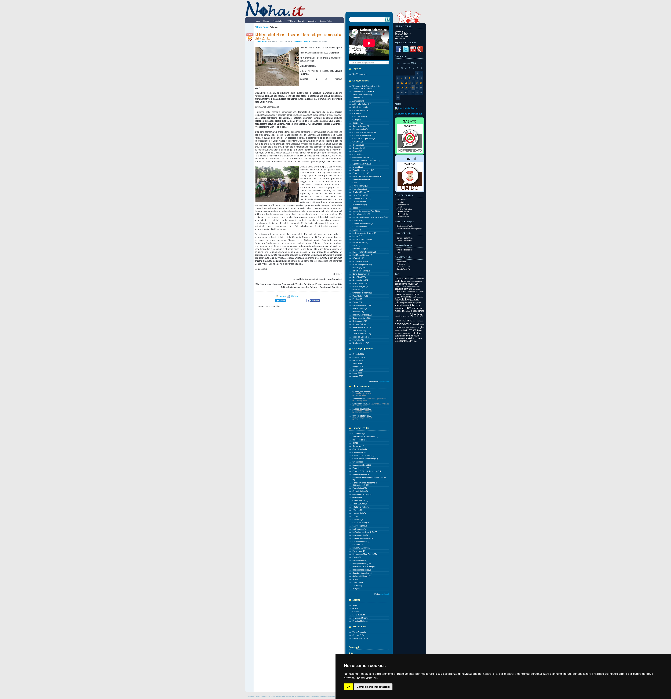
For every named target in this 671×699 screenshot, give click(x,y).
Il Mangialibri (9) (359, 513)
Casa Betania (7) (359, 117)
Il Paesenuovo (402, 204)
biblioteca (403, 281)
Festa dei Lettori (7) (360, 468)
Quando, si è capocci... (362, 394)
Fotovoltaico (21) (359, 488)
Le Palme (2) (357, 545)
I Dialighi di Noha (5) (360, 507)
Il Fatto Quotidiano (404, 240)
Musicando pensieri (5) (362, 264)
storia (406, 338)
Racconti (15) (358, 312)
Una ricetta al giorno (404, 250)
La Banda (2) (357, 519)
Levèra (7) (356, 246)
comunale (416, 289)
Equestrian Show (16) (361, 465)
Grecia (355, 608)
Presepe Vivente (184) (361, 305)
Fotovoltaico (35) (359, 189)
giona (405, 303)
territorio (404, 341)
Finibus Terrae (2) (360, 186)
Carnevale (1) (358, 446)
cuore (422, 292)
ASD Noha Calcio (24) (361, 104)
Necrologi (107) (359, 268)
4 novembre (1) (359, 433)
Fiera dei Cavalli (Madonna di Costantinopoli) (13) (364, 484)
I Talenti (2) (357, 510)
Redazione (261, 41)
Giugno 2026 (357, 370)
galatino (399, 302)
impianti (399, 305)
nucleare (420, 321)
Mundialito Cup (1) (360, 261)
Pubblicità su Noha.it (361, 638)
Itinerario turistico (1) (361, 214)
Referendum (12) (359, 321)
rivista (412, 330)
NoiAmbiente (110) (360, 283)
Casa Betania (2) (359, 449)
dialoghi (398, 294)
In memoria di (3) (359, 205)
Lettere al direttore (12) (362, 239)
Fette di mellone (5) (360, 474)
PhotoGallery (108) (360, 296)
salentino (399, 335)
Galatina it (400, 264)
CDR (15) (356, 120)
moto (421, 311)
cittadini (397, 286)
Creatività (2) (357, 142)
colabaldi (410, 286)
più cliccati (384, 381)
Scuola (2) (356, 579)
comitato (408, 289)
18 (402, 88)
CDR (416, 283)
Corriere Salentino (404, 209)
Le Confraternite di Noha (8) (364, 233)
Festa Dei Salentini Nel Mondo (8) (366, 176)
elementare (407, 294)
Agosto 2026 (357, 376)
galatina (414, 299)
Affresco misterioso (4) (362, 95)
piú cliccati (384, 594)
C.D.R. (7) (356, 443)
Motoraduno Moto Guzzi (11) (364, 554)
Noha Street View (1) (361, 274)
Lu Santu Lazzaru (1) (361, 548)
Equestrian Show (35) (361, 164)
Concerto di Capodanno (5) (364, 139)
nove (414, 321)
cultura (398, 291)
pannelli (415, 324)
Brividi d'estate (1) (360, 107)
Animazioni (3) (358, 101)
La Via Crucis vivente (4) (362, 538)
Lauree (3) (356, 230)
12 (406, 83)
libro (408, 307)
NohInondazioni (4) (360, 280)
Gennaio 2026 (358, 354)
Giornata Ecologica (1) (361, 494)
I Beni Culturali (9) (359, 504)
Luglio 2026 (357, 373)
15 (417, 83)
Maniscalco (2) (358, 551)
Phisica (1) (357, 557)
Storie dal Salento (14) (361, 337)
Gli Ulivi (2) (357, 497)
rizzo (419, 330)
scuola (415, 335)
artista (421, 279)
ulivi (411, 341)
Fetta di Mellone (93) (361, 179)
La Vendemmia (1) (360, 535)
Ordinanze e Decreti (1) (362, 293)
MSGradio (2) (358, 258)
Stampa (294, 296)
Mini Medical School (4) (362, 255)
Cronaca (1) (357, 462)
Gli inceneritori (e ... (370, 405)
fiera (413, 297)
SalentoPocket (402, 212)
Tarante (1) (357, 586)
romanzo (398, 333)
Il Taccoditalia (402, 214)
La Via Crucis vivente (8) (362, 224)
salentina (416, 333)
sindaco (399, 338)
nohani (398, 320)
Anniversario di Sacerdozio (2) (365, 437)
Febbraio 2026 (358, 357)
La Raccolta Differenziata (408, 113)
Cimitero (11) (357, 123)
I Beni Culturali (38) (360, 195)
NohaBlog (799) (359, 277)
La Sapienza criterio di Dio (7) (364, 532)
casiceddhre (401, 283)
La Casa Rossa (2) (360, 523)
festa (403, 296)
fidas (408, 296)
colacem (417, 286)
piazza (398, 327)
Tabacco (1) (357, 582)
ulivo (415, 341)
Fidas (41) (356, 183)
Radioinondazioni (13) (361, 570)
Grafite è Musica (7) (360, 192)
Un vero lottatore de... (362, 418)
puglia (421, 327)
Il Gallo (399, 207)
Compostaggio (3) (360, 129)
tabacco (413, 338)
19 (406, 88)
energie (397, 297)
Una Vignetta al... (359, 74)
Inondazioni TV (402, 262)
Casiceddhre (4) (359, 452)
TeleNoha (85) (358, 340)
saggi (409, 333)
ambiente (399, 278)
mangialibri (417, 308)
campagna (412, 281)
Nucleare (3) (357, 290)
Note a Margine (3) (360, 286)
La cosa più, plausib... (362, 411)
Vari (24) (356, 589)
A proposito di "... (369, 400)
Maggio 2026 (357, 367)
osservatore (403, 324)
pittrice (404, 327)
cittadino (404, 286)
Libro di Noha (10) (360, 249)
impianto (406, 305)
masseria (399, 311)
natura (406, 316)
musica (398, 316)
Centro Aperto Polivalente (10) (365, 459)
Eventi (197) (357, 167)
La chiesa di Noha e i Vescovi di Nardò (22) (370, 217)
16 (421, 83)
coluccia (399, 289)
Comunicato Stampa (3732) (364, 132)
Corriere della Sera (404, 238)
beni (396, 281)
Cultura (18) (357, 151)
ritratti (405, 330)
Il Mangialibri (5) (359, 201)
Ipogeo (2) (356, 516)
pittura (409, 327)
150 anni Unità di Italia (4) (363, 91)
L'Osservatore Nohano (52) (364, 252)
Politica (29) (357, 302)
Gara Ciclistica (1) (360, 491)
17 (398, 88)
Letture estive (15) (360, 242)
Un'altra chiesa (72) (360, 343)
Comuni (355, 612)
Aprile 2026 (357, 364)
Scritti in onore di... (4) (361, 334)
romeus (404, 333)
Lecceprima (401, 199)
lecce (417, 305)
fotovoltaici (419, 297)
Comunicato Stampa (301, 41)
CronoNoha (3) (358, 148)
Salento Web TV (403, 269)
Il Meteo (399, 252)
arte (417, 278)
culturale (406, 291)
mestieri (415, 311)
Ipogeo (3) (356, 208)
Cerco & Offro (358, 635)
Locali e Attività (358, 615)
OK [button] (348, 686)
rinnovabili (398, 330)
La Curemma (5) (359, 529)
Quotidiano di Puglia (404, 226)
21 (413, 88)
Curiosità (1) (357, 154)
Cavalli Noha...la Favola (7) (363, 455)
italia (412, 305)
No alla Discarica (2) (361, 271)
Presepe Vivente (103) (361, 563)
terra (420, 338)
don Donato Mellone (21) (362, 157)
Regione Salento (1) (360, 324)
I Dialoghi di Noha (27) (361, 198)
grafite (409, 303)
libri (403, 308)
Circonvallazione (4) (360, 126)
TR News (400, 202)
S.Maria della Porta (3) (361, 327)
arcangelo (409, 278)
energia (415, 294)
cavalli (410, 283)
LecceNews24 (402, 217)
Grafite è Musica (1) (360, 501)
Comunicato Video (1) (361, 135)
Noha (416, 315)
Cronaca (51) (358, 145)
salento (408, 335)
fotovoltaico (402, 299)
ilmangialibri (417, 303)
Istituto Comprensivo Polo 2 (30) (366, 211)
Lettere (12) (357, 236)
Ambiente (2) (357, 98)
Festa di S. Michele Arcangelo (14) (366, 471)
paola (422, 324)
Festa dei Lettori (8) (360, 173)
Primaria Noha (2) (359, 308)
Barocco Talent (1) (360, 440)
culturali (415, 291)
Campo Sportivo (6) (360, 110)
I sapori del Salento (360, 618)
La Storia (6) (357, 220)
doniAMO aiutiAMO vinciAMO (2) (366, 161)
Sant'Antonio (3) (359, 330)
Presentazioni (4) (359, 560)
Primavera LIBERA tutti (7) (363, 567)
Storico (282, 296)
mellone (407, 311)
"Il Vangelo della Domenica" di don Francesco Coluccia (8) (366, 87)
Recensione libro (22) (361, 318)
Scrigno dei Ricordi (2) (361, 576)
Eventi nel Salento (359, 621)
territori (397, 341)
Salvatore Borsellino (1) (362, 573)
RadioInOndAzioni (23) (362, 315)
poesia (414, 327)
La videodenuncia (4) (361, 227)
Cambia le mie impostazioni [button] (373, 686)
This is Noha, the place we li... (363, 63)
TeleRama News (403, 267)
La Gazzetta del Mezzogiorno (408, 228)
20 (410, 88)
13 (410, 83)
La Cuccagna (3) (359, 526)
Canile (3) (356, 113)
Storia (354, 605)
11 (402, 83)
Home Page (262, 27)
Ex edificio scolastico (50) (363, 170)
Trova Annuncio (359, 632)
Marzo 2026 (357, 360)
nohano (407, 320)
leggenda (398, 308)
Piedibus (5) (357, 299)
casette (419, 281)
